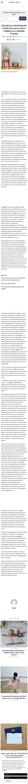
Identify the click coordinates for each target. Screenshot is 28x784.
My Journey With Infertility (8, 283)
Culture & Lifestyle (11, 36)
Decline (7, 777)
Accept (7, 774)
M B (4, 36)
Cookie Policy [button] (19, 767)
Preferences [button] (4, 770)
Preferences (8, 780)
